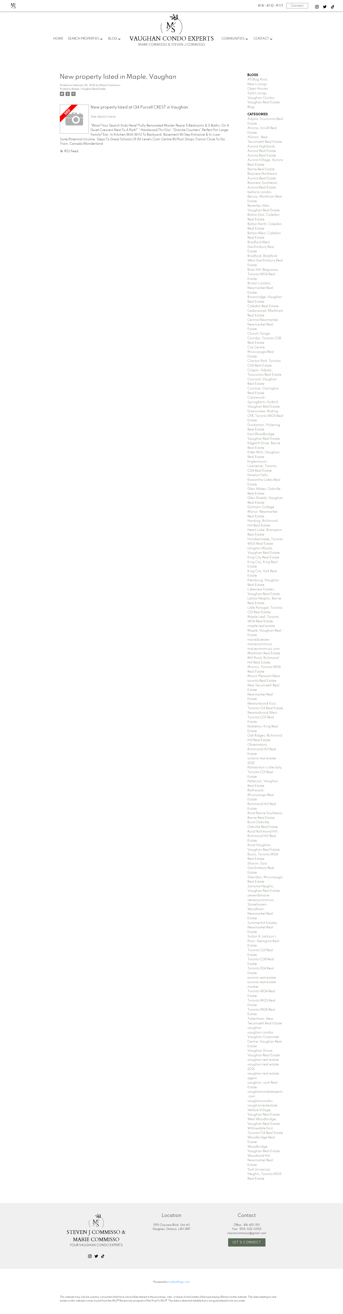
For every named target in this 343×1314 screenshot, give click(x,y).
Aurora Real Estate (261, 155)
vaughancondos (260, 1101)
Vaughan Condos (261, 98)
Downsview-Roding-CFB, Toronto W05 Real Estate (265, 416)
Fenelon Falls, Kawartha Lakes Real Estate (263, 480)
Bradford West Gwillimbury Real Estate (260, 247)
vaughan (254, 1028)
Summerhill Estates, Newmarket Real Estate (262, 927)
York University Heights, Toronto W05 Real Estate (264, 1174)
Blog (112, 38)
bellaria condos (259, 192)
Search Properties (83, 38)
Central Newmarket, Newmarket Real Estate (263, 324)
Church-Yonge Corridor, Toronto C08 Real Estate (264, 338)
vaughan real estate (263, 1059)
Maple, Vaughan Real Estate (88, 89)
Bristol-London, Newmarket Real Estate (260, 288)
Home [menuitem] (58, 38)
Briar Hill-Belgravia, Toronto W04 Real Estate (263, 274)
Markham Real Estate (263, 653)
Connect (297, 5)
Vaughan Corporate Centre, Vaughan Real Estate (264, 1041)
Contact (261, 38)
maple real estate (261, 626)
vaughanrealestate (262, 1105)
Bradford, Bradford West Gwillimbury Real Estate (265, 260)
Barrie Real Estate (261, 169)
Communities (233, 38)
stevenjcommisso (260, 900)
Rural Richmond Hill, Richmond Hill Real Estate (263, 836)
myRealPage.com (179, 1282)
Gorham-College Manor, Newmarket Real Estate (262, 512)
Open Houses (257, 88)
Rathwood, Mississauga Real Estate (260, 795)
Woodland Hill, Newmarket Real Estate (260, 1160)
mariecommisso (259, 644)
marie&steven (258, 639)
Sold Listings (257, 93)
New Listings (257, 84)
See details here (103, 116)
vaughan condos (260, 1032)
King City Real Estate (263, 557)
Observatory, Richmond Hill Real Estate (261, 749)
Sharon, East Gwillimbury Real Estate (260, 868)
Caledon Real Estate (263, 306)
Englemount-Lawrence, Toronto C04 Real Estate (262, 466)
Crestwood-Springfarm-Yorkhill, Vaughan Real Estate (263, 402)
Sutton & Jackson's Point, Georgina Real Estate (263, 941)
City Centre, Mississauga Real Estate (260, 352)
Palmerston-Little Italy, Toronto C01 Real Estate (264, 772)
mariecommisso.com (263, 648)
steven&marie (258, 895)
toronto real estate (261, 977)
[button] (317, 7)
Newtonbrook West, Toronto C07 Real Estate (262, 717)
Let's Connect (247, 1242)
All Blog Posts (257, 79)
